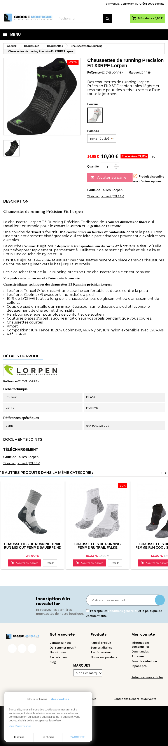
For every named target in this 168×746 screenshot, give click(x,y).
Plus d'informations (20, 726)
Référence (94, 72)
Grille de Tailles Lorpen (104, 190)
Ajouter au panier (109, 177)
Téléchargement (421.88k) (105, 196)
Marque (134, 72)
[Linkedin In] (32, 648)
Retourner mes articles (147, 677)
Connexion (127, 3)
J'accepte (77, 737)
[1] (160, 600)
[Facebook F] (12, 648)
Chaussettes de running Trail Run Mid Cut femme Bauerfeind (32, 545)
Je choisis (48, 737)
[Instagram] (22, 648)
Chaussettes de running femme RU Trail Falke (97, 545)
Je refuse (19, 737)
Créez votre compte (152, 3)
